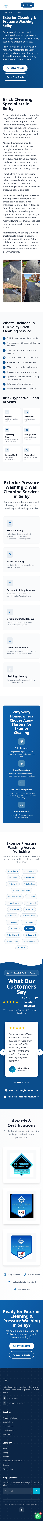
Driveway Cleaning (10, 1430)
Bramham (30, 877)
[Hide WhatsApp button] (35, 1513)
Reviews (6, 1457)
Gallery (5, 1452)
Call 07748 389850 (15, 68)
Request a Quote (21, 1355)
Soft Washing (8, 1422)
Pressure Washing (10, 1418)
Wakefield (15, 909)
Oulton (22, 948)
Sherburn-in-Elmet (22, 890)
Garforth (14, 884)
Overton (13, 916)
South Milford (16, 897)
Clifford (14, 877)
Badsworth (32, 935)
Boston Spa (30, 871)
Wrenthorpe (30, 922)
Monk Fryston (15, 903)
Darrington (13, 941)
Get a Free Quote (15, 77)
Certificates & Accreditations (13, 1461)
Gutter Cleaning (9, 1426)
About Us (6, 1448)
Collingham (30, 884)
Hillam (32, 897)
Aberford (32, 903)
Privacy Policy (8, 1469)
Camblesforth (14, 935)
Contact (6, 1465)
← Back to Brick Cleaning (12, 12)
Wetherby (14, 871)
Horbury (14, 922)
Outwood (16, 928)
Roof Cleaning (8, 1434)
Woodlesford (31, 941)
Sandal (30, 909)
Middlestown (30, 916)
